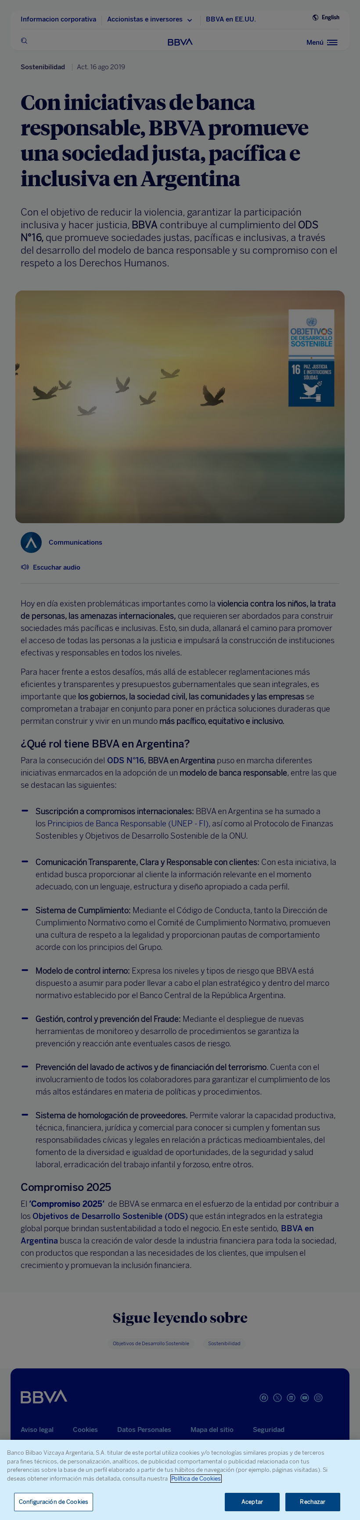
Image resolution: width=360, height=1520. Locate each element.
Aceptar (252, 1502)
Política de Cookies (196, 1478)
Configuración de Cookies (53, 1502)
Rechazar (312, 1502)
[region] (180, 1480)
